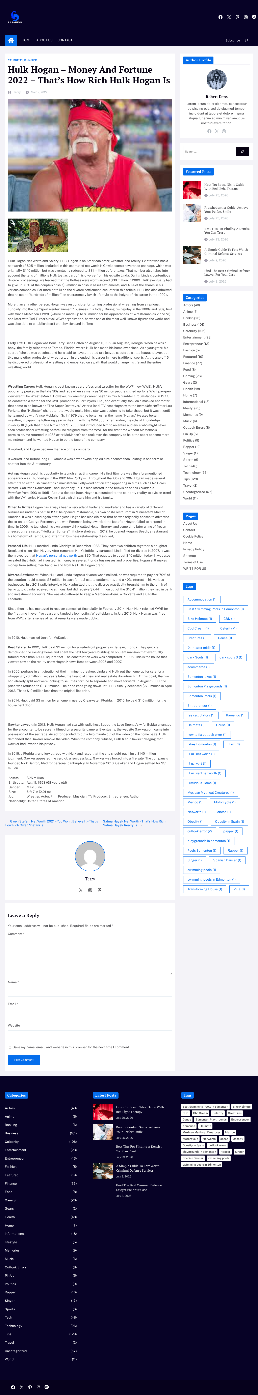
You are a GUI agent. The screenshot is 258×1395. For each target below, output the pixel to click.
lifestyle (189, 408)
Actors (188, 305)
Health (188, 389)
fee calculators (200, 715)
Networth (196, 812)
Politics (188, 440)
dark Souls (197, 657)
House (223, 725)
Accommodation (201, 599)
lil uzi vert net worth (204, 773)
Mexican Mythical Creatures (210, 792)
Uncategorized (194, 492)
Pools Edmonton (201, 850)
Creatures (197, 638)
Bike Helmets (199, 619)
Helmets (196, 725)
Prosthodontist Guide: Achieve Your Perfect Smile (226, 210)
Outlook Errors (194, 427)
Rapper (188, 447)
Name (13, 982)
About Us (190, 523)
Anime (188, 312)
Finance (30, 60)
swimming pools (201, 870)
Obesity (195, 821)
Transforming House (204, 889)
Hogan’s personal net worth (56, 555)
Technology (192, 473)
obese (224, 812)
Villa (239, 889)
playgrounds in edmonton (208, 841)
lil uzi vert (196, 764)
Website (14, 1025)
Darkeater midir (201, 648)
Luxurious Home (201, 783)
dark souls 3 (231, 657)
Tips (186, 479)
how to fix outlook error (207, 735)
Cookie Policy (193, 536)
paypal (230, 831)
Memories (190, 415)
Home (11, 40)
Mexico (195, 802)
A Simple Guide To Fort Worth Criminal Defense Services (226, 252)
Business (190, 324)
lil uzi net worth (201, 754)
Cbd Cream (198, 628)
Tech (186, 466)
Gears (187, 382)
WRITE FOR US (194, 569)
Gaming (189, 376)
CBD (229, 619)
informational (193, 402)
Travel (187, 485)
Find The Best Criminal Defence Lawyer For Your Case (227, 273)
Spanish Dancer (227, 860)
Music (187, 421)
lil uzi (234, 744)
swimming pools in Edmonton (211, 879)
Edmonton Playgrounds (207, 686)
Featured (190, 357)
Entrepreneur (193, 344)
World (187, 498)
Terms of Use (193, 562)
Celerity (228, 628)
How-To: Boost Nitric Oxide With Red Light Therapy (224, 187)
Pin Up (188, 434)
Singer (188, 453)
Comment (16, 934)
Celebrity (15, 60)
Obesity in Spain (229, 821)
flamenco (235, 715)
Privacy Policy (193, 549)
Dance (225, 638)
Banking (189, 318)
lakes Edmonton (201, 744)
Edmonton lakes (201, 677)
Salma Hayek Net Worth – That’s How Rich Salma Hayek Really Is (134, 823)
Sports (188, 460)
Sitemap (189, 556)
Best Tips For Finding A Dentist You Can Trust (227, 231)
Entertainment (194, 337)
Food (187, 369)
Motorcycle (225, 802)
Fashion (189, 350)
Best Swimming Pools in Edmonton (215, 609)
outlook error (199, 831)
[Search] (242, 151)
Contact (189, 530)
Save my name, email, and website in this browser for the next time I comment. (71, 1047)
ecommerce (198, 667)
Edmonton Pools (201, 696)
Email (13, 1004)
